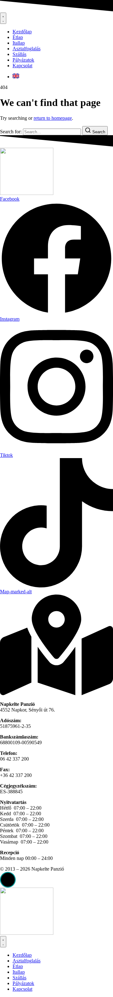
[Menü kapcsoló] (3, 18)
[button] (8, 880)
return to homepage (53, 118)
